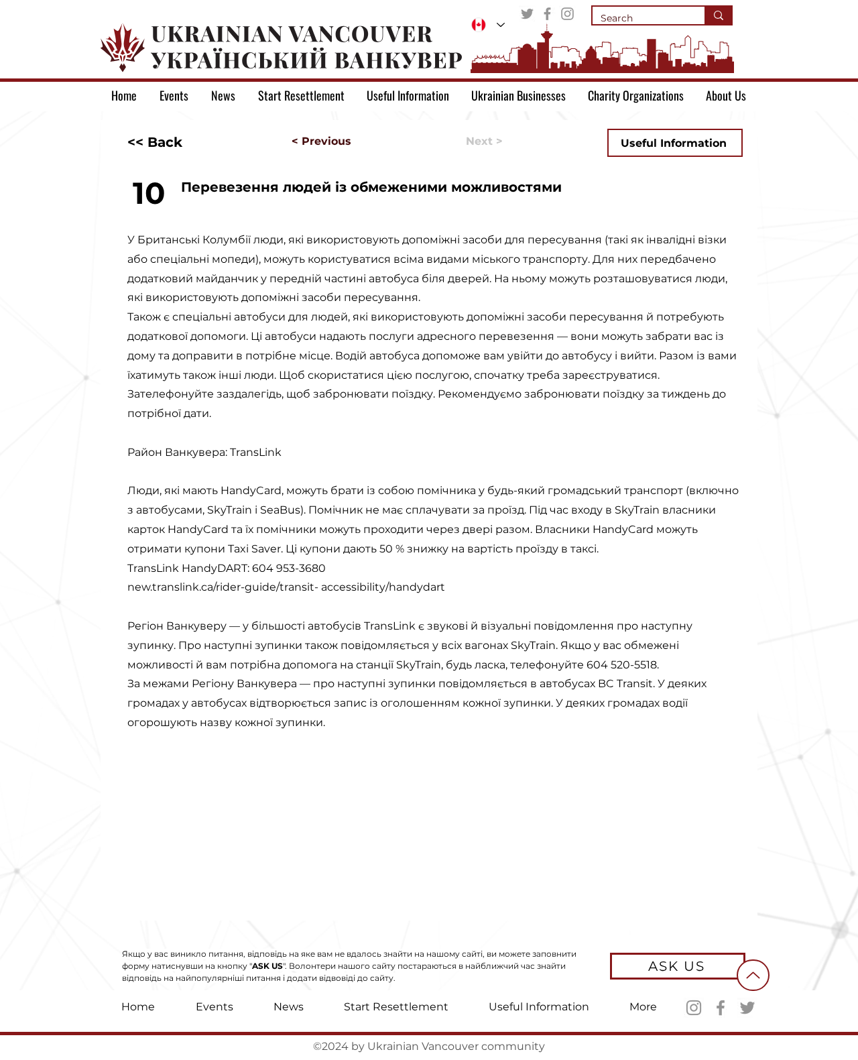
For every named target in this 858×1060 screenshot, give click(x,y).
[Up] (753, 975)
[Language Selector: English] (488, 25)
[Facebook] (547, 13)
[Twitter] (527, 13)
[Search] (717, 15)
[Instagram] (567, 13)
